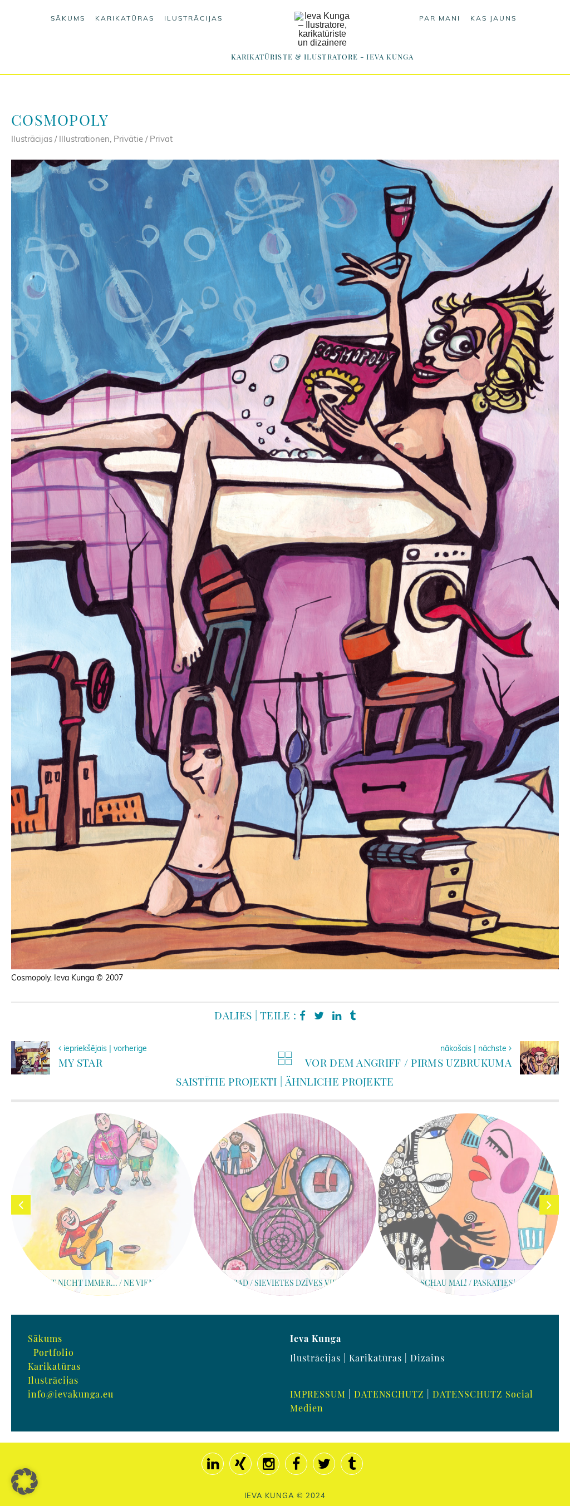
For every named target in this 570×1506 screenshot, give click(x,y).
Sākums (68, 18)
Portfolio (53, 1352)
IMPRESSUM (318, 1394)
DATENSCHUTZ (389, 1394)
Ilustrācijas (193, 18)
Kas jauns (493, 18)
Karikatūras (124, 18)
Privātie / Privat (143, 138)
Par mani (439, 18)
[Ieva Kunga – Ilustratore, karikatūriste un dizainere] (322, 29)
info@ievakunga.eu (71, 1394)
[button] (24, 1481)
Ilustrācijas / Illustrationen (60, 138)
